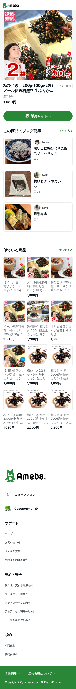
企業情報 (11, 673)
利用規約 (10, 645)
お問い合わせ (12, 542)
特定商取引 (11, 654)
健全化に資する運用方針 (19, 585)
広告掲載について (40, 673)
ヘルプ (9, 533)
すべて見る (66, 130)
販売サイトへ (41, 116)
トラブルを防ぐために (17, 620)
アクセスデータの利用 (17, 602)
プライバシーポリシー (17, 594)
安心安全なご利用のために (20, 611)
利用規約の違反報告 (16, 559)
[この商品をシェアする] (69, 18)
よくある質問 (12, 551)
